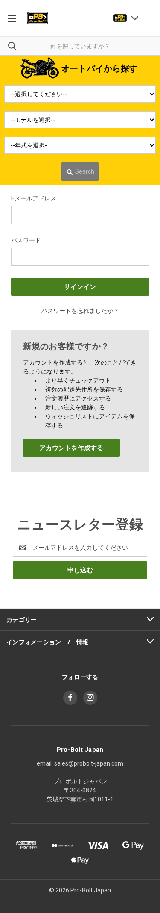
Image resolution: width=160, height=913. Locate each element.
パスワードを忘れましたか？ (80, 310)
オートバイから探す (99, 68)
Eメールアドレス (33, 198)
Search (84, 171)
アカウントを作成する (71, 448)
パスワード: (26, 240)
